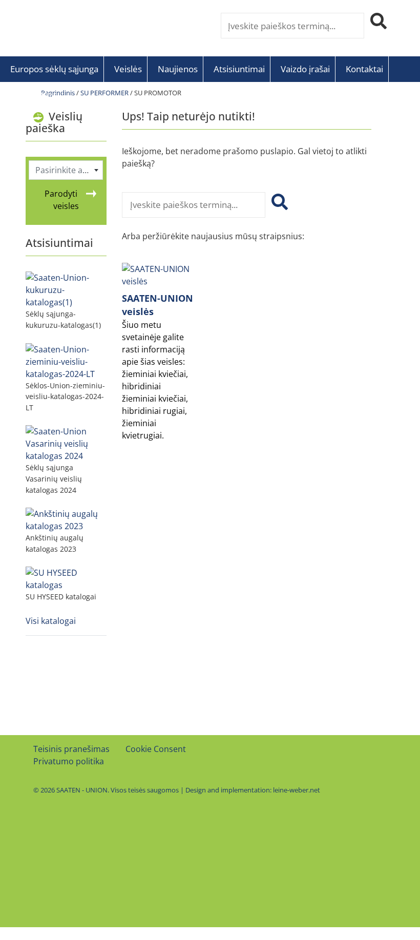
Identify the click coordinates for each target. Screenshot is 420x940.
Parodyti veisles (62, 200)
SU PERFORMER (104, 92)
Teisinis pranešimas (71, 749)
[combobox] (66, 170)
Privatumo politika (68, 761)
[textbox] (65, 170)
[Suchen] (277, 205)
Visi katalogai (51, 620)
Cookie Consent (155, 749)
